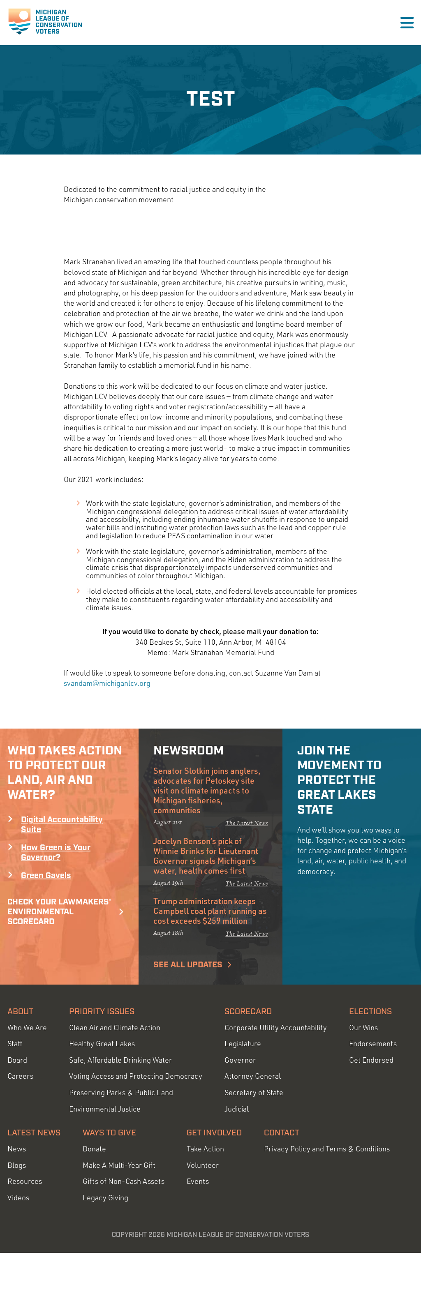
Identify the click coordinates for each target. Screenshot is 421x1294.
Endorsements (373, 1043)
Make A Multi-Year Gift (119, 1165)
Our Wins (363, 1027)
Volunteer (203, 1165)
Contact (281, 1133)
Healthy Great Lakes (102, 1043)
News (16, 1148)
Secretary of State (253, 1092)
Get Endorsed (371, 1060)
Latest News (33, 1133)
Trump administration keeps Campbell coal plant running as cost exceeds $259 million (210, 910)
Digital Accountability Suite (62, 825)
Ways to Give (109, 1133)
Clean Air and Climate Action (114, 1027)
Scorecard (248, 1012)
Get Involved (214, 1133)
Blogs (16, 1165)
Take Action (205, 1148)
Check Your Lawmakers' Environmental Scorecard (59, 912)
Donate (94, 1148)
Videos (18, 1197)
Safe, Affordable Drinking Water (120, 1060)
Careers (20, 1076)
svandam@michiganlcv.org (107, 682)
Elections (370, 1012)
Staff (14, 1043)
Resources (24, 1181)
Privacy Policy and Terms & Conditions (327, 1148)
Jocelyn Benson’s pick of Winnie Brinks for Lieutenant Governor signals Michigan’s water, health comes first (205, 855)
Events (198, 1181)
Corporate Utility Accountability (275, 1027)
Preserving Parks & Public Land (121, 1092)
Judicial (236, 1109)
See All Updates (187, 965)
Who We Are (27, 1027)
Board (17, 1060)
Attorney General (252, 1076)
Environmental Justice (105, 1109)
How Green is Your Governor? (55, 853)
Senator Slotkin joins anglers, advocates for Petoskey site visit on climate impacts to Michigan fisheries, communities (207, 790)
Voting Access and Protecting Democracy (135, 1076)
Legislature (242, 1043)
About (20, 1012)
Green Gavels (46, 876)
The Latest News (246, 823)
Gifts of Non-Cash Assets (123, 1181)
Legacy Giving (105, 1197)
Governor (240, 1060)
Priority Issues (101, 1012)
